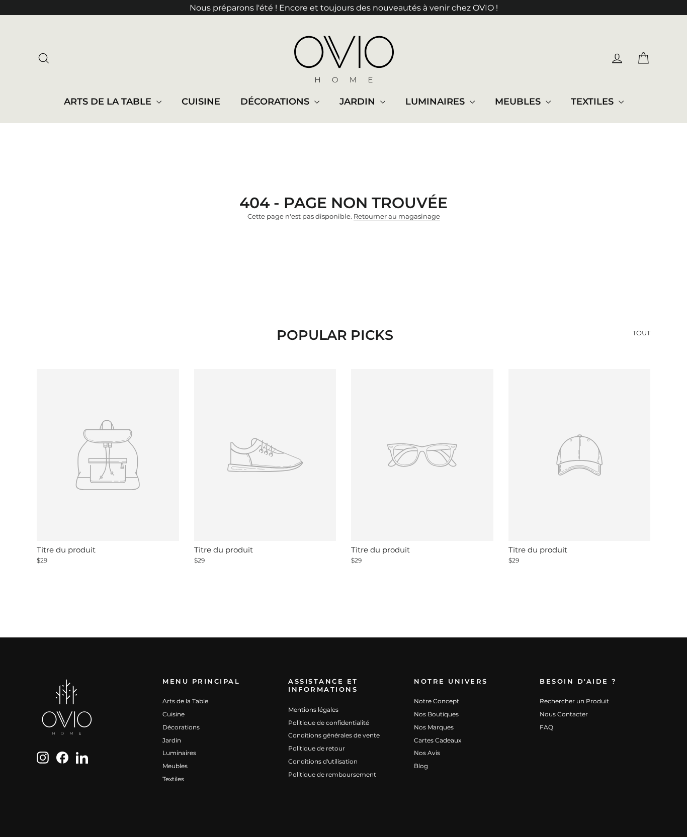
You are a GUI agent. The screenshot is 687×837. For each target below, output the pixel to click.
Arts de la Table (109, 101)
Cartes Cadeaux (437, 740)
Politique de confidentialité (328, 722)
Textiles (593, 101)
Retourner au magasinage (397, 216)
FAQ (546, 727)
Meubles (519, 101)
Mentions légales (313, 709)
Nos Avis (427, 753)
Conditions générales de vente (334, 735)
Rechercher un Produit (574, 701)
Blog (421, 766)
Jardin (358, 101)
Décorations (276, 101)
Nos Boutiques (436, 714)
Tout (641, 333)
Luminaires (436, 101)
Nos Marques (434, 727)
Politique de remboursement (332, 774)
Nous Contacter (564, 714)
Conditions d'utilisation (323, 761)
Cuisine (201, 101)
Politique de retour (316, 748)
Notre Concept (436, 701)
